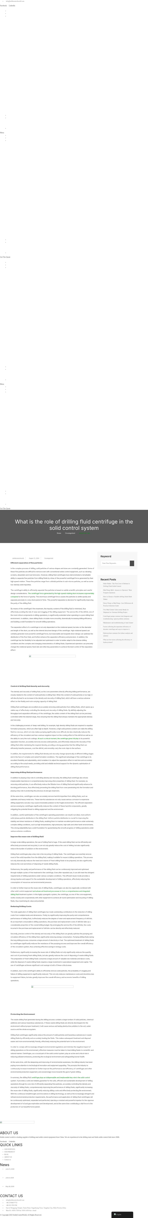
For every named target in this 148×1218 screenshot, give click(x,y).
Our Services (12, 13)
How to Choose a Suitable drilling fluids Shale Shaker (117, 598)
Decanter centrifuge (14, 34)
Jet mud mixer (12, 42)
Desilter (10, 29)
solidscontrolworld (18, 558)
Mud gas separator (14, 45)
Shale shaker (11, 21)
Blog (8, 115)
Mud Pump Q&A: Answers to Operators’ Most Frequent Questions (117, 591)
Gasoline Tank (12, 97)
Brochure (10, 126)
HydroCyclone (12, 110)
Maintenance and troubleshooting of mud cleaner (118, 623)
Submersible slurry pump (16, 55)
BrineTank (10, 89)
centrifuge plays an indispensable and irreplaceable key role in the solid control (60, 1077)
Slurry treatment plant (15, 73)
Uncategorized (70, 533)
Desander (10, 26)
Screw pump (11, 63)
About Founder (12, 123)
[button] (74, 132)
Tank (9, 81)
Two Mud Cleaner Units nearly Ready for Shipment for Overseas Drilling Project (116, 611)
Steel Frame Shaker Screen (17, 107)
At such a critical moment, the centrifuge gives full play (57, 738)
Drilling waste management (17, 76)
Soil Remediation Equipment (17, 79)
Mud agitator (11, 53)
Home (9, 11)
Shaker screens (13, 105)
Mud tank (10, 84)
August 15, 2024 (34, 558)
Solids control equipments (16, 19)
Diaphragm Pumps (14, 68)
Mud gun (10, 58)
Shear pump (11, 50)
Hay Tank (10, 92)
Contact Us (11, 128)
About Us (10, 120)
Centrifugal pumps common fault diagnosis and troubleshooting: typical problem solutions (117, 617)
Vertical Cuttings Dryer (15, 37)
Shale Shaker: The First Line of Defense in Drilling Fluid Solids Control (116, 585)
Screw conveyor (13, 60)
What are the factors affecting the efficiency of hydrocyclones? (117, 641)
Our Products (12, 16)
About (9, 118)
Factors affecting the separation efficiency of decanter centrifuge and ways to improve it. (117, 628)
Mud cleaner (11, 24)
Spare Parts (11, 113)
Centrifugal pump (13, 39)
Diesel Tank (11, 94)
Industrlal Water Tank (15, 86)
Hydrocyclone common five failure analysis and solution (118, 634)
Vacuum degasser (13, 32)
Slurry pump (11, 66)
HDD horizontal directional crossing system (23, 71)
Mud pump (11, 100)
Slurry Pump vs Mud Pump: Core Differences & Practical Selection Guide (118, 604)
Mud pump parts (13, 102)
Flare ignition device (14, 47)
